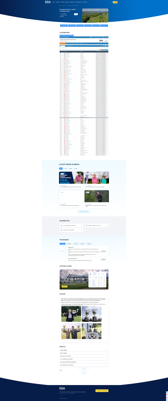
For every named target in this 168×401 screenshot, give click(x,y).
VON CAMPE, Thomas (67, 143)
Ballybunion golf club (82, 88)
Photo (71, 168)
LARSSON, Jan (67, 150)
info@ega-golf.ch (72, 393)
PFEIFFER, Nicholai (67, 83)
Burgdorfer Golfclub (82, 143)
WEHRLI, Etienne (67, 72)
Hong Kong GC (82, 126)
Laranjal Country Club (83, 80)
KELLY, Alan (66, 115)
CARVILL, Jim (66, 58)
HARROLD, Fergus (67, 108)
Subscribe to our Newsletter (102, 390)
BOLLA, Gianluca (67, 80)
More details (64, 286)
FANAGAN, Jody (67, 55)
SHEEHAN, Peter (67, 88)
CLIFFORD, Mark (67, 118)
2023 (65, 5)
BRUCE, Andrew (67, 127)
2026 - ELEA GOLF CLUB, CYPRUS (65, 356)
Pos (61, 51)
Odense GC (81, 124)
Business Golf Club (82, 125)
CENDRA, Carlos (67, 92)
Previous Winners (63, 350)
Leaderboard (64, 25)
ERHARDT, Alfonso (67, 107)
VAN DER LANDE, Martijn (68, 133)
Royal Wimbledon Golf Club (83, 89)
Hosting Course (96, 25)
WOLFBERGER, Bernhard (68, 141)
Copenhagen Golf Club (83, 83)
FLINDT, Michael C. (67, 97)
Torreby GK (81, 73)
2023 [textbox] (75, 14)
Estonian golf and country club (84, 152)
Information (80, 25)
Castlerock (81, 67)
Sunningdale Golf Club (83, 65)
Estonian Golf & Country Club (83, 150)
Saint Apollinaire (82, 116)
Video (76, 168)
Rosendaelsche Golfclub (83, 100)
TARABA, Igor (66, 135)
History (104, 25)
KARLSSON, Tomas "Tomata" (68, 73)
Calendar (62, 2)
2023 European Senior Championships (66, 35)
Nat (64, 51)
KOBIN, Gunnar (67, 152)
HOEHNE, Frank (67, 151)
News (66, 168)
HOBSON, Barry (67, 132)
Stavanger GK (82, 113)
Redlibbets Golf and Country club (84, 81)
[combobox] (76, 14)
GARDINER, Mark (67, 114)
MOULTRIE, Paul (67, 106)
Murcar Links (82, 64)
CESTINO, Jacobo (67, 74)
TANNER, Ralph (67, 149)
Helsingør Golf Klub (82, 97)
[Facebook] (167, 392)
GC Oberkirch (82, 149)
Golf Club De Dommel (83, 133)
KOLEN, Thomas (67, 100)
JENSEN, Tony (67, 124)
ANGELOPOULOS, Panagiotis (68, 144)
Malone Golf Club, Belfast (83, 132)
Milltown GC (81, 55)
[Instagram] (167, 398)
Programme (88, 25)
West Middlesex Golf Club (83, 99)
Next (106, 26)
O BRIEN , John (67, 75)
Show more (84, 368)
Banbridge (81, 58)
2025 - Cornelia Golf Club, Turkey (66, 359)
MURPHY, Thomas (67, 116)
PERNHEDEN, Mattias (67, 63)
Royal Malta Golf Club (83, 98)
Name (65, 51)
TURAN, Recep (67, 142)
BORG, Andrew (67, 98)
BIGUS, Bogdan (67, 125)
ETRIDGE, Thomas (67, 65)
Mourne (81, 91)
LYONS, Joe (66, 57)
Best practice (84, 2)
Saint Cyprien (82, 66)
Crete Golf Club (82, 144)
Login (116, 2)
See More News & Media (83, 211)
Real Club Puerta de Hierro (83, 90)
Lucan (81, 118)
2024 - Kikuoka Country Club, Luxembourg (68, 362)
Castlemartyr (81, 75)
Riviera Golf (81, 119)
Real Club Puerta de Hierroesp (84, 92)
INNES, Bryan (66, 64)
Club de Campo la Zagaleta (83, 74)
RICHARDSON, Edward (68, 81)
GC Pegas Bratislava (82, 135)
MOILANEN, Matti (67, 134)
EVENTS (63, 5)
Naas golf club (82, 105)
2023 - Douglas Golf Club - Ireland (66, 365)
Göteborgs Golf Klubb (83, 63)
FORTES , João (67, 140)
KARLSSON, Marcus (67, 56)
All (61, 168)
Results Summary (63, 353)
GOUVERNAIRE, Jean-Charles (68, 66)
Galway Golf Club (82, 57)
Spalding (81, 82)
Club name (81, 51)
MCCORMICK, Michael (67, 99)
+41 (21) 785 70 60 (64, 393)
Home (60, 5)
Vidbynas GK (82, 56)
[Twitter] (167, 396)
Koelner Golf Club (82, 151)
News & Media (72, 2)
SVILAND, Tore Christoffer (68, 113)
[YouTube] (167, 394)
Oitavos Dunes (82, 140)
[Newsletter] (167, 400)
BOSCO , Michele (67, 119)
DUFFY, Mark (66, 105)
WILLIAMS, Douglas (67, 126)
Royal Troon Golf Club (83, 106)
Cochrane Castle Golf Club (83, 115)
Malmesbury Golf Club (83, 72)
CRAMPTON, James (67, 82)
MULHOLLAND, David (67, 67)
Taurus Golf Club (82, 142)
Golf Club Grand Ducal (83, 127)
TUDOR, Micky (67, 89)
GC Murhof (81, 141)
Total (106, 51)
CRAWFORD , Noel (67, 91)
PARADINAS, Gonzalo (67, 90)
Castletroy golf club (82, 108)
